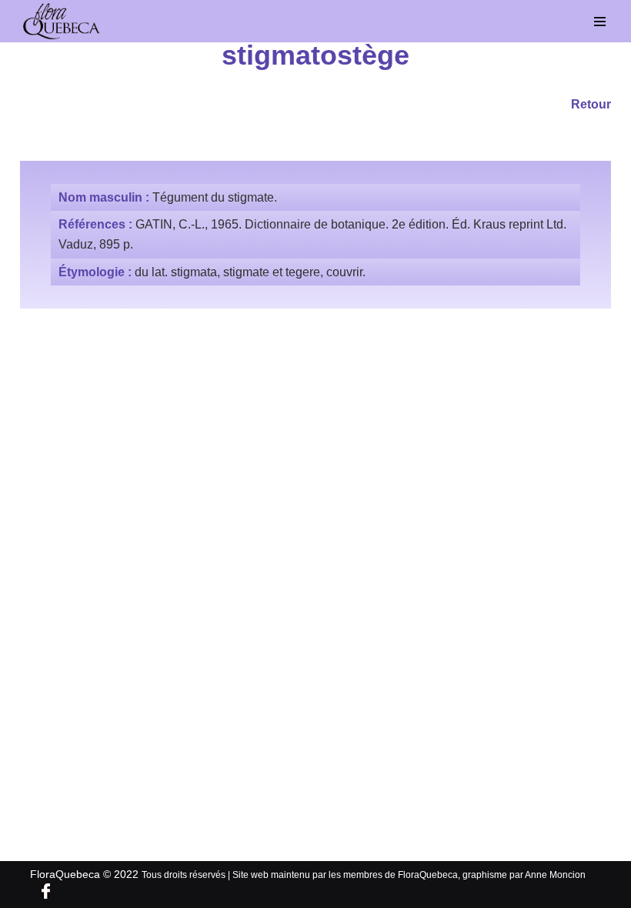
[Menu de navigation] (600, 21)
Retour (591, 104)
